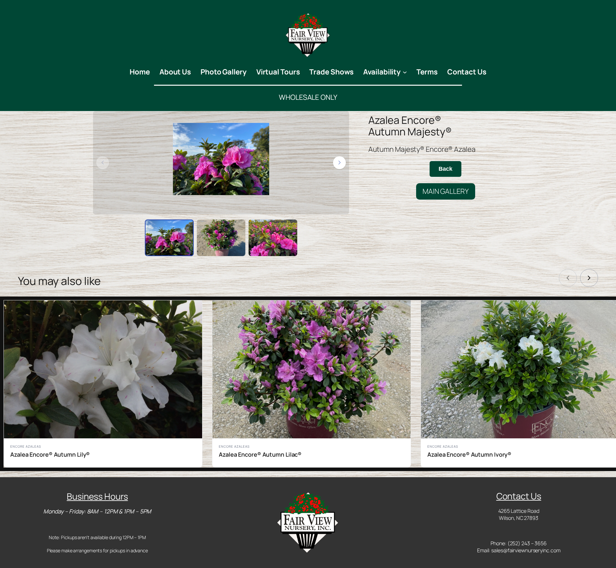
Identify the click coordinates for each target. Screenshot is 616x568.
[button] (339, 162)
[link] (589, 278)
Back (445, 169)
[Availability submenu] (405, 72)
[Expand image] (318, 119)
